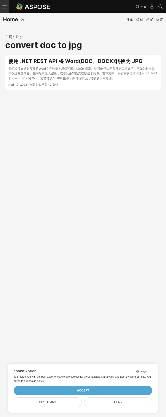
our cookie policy (34, 381)
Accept (83, 390)
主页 (8, 37)
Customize (48, 402)
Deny (118, 402)
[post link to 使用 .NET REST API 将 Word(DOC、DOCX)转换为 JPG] (83, 72)
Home (10, 19)
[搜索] (160, 6)
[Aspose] (33, 6)
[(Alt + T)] (22, 19)
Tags (19, 37)
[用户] (152, 6)
